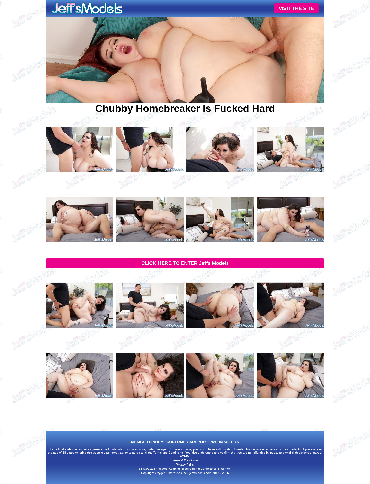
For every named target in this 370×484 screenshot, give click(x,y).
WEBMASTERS (225, 442)
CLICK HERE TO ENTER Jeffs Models (185, 263)
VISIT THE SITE (296, 8)
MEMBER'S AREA (147, 442)
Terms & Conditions (185, 460)
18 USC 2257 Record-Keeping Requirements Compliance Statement (185, 468)
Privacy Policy (185, 464)
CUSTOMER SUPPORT (187, 442)
